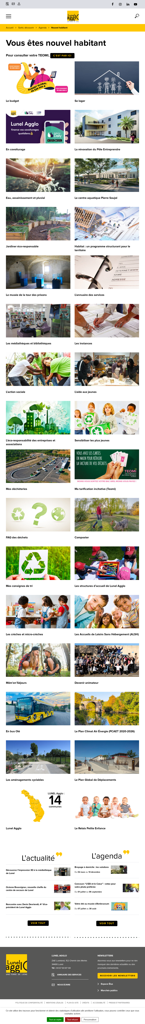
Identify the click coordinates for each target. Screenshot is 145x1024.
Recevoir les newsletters (117, 975)
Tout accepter (55, 1019)
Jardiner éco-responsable (22, 246)
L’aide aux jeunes (86, 392)
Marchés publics (109, 990)
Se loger (80, 101)
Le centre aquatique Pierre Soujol (96, 198)
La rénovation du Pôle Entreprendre (97, 149)
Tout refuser (72, 1019)
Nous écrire (63, 985)
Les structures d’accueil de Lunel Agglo (100, 586)
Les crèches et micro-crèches (24, 634)
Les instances (83, 343)
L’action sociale (15, 392)
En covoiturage (15, 149)
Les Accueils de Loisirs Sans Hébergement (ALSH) (107, 634)
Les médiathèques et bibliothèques (28, 343)
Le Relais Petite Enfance (90, 828)
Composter (82, 537)
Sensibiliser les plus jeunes (92, 440)
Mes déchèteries (16, 489)
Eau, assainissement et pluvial (25, 198)
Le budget (12, 101)
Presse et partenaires (119, 1003)
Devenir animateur (86, 683)
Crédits (85, 1003)
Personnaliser (90, 1019)
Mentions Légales (54, 1003)
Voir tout (38, 923)
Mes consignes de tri (19, 586)
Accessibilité (99, 1003)
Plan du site (72, 1003)
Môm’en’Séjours (16, 683)
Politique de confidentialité (29, 1003)
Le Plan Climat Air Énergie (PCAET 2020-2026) (105, 731)
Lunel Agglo (13, 828)
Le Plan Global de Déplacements (95, 780)
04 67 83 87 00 (63, 968)
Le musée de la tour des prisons (26, 295)
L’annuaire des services (89, 295)
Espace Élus (106, 984)
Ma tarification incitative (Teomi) (95, 489)
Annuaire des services (69, 975)
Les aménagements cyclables (25, 780)
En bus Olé (13, 731)
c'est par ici (62, 55)
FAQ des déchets (17, 537)
